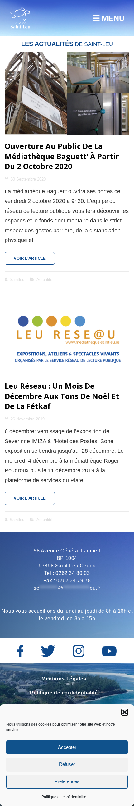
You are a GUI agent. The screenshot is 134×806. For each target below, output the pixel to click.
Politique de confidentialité (63, 797)
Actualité (44, 279)
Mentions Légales (63, 678)
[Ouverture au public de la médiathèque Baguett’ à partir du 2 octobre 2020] (67, 93)
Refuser (67, 764)
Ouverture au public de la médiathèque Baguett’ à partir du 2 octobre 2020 (62, 156)
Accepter (67, 747)
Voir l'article (34, 260)
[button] (125, 712)
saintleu (17, 279)
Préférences (67, 781)
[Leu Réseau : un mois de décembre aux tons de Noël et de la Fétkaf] (67, 333)
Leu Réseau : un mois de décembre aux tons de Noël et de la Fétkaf (62, 396)
